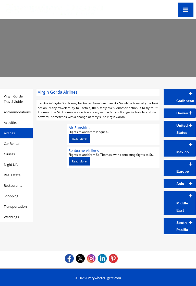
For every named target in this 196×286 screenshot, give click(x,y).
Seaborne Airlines (84, 150)
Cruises (9, 154)
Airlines (9, 133)
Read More (79, 138)
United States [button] (182, 129)
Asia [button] (180, 184)
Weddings (11, 217)
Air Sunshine (80, 127)
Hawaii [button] (182, 113)
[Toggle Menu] (185, 10)
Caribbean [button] (185, 101)
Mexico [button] (182, 152)
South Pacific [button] (182, 226)
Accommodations (17, 112)
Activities (10, 122)
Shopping (11, 196)
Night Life (11, 164)
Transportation (15, 206)
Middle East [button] (182, 206)
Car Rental (11, 143)
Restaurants (13, 185)
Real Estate (12, 175)
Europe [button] (182, 171)
